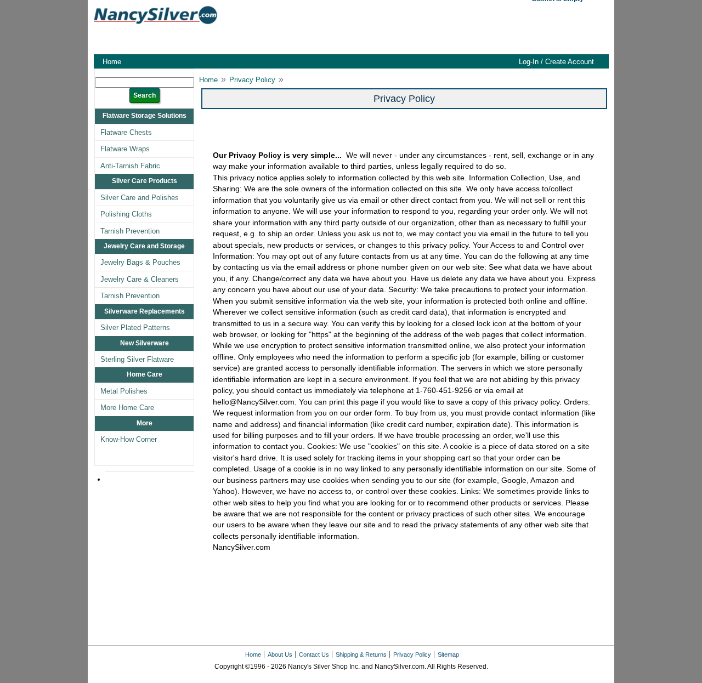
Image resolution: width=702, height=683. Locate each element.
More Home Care (127, 407)
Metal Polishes (124, 391)
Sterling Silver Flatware (137, 359)
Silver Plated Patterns (135, 327)
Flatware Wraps (125, 149)
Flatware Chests (126, 132)
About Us (280, 654)
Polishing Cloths (126, 214)
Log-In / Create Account (556, 62)
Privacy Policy (252, 80)
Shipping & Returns (361, 654)
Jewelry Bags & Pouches (140, 262)
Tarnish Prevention (130, 231)
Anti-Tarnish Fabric (130, 166)
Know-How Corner (128, 439)
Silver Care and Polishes (139, 197)
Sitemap (448, 654)
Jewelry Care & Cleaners (139, 279)
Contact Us (314, 654)
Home (112, 62)
